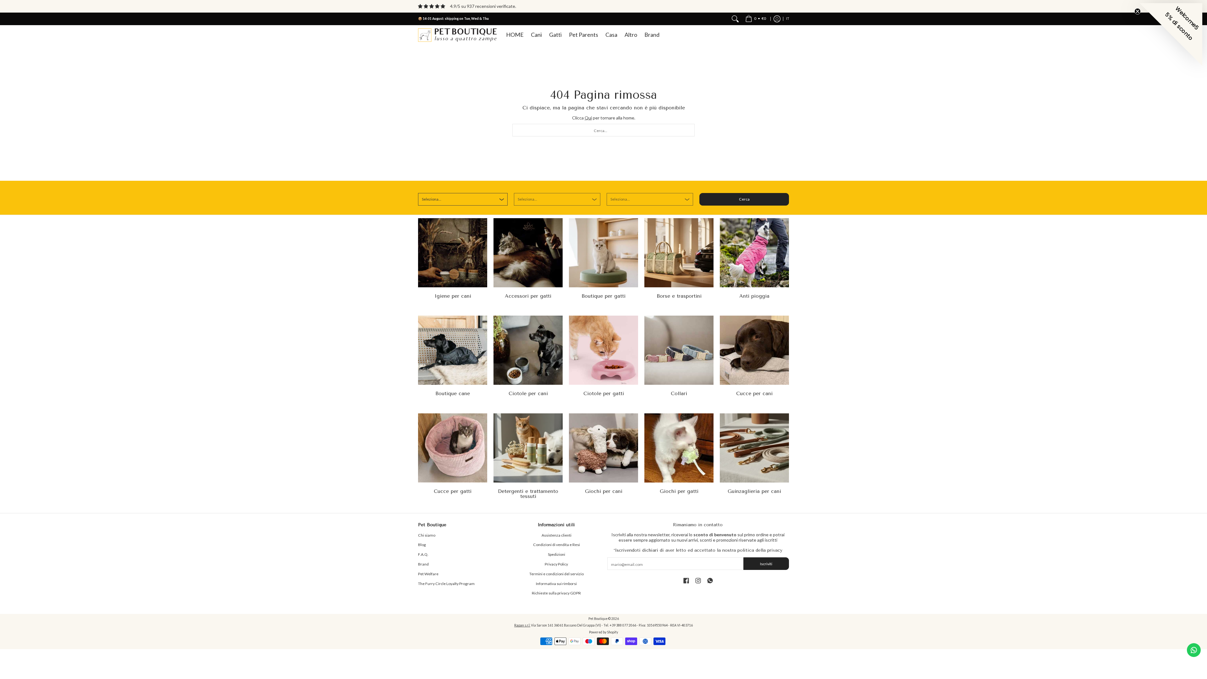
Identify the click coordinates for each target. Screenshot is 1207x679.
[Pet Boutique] (457, 35)
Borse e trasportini (679, 296)
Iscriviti (766, 563)
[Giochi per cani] (603, 448)
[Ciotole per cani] (528, 350)
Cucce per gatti (452, 491)
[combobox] (603, 130)
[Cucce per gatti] (452, 448)
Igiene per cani (452, 296)
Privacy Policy (556, 564)
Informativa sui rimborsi (556, 583)
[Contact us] (1194, 650)
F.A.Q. (423, 554)
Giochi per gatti (679, 491)
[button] (686, 580)
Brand (423, 564)
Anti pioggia (754, 296)
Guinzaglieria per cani (754, 491)
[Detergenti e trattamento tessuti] (528, 448)
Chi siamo (426, 535)
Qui (588, 117)
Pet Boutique (598, 619)
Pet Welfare (428, 573)
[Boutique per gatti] (603, 252)
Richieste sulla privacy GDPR (556, 593)
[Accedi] (777, 19)
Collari (679, 393)
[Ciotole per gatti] (603, 350)
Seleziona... (431, 199)
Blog (422, 544)
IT (787, 18)
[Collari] (679, 350)
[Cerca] (735, 19)
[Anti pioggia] (754, 252)
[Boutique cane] (452, 350)
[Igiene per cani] (452, 252)
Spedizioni (556, 554)
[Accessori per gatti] (528, 252)
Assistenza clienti (556, 535)
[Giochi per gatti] (679, 448)
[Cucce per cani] (754, 350)
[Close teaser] (1137, 11)
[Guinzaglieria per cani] (754, 448)
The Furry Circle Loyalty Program (446, 583)
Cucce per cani (754, 393)
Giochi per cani (603, 491)
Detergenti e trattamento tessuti (528, 493)
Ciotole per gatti (603, 393)
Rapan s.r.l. (522, 625)
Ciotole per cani (528, 393)
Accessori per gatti (528, 296)
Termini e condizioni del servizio (556, 573)
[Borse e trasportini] (679, 252)
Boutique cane (452, 393)
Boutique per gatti (603, 296)
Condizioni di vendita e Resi (556, 544)
